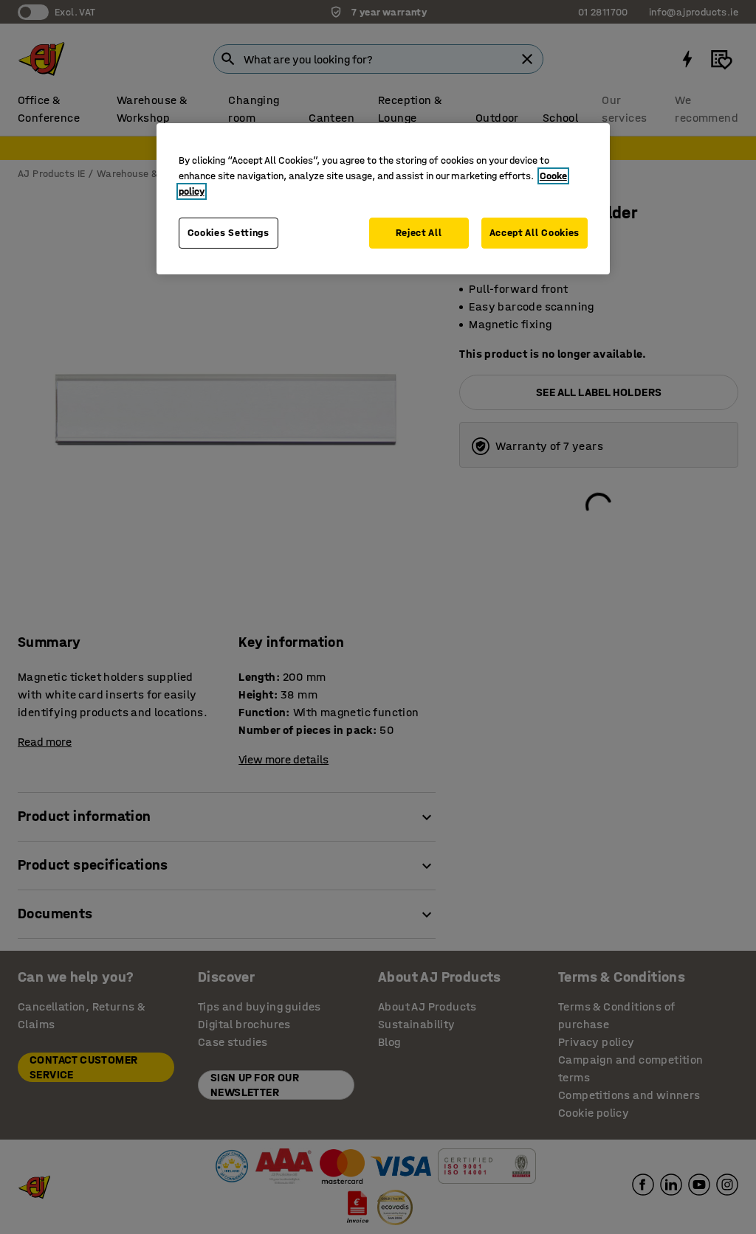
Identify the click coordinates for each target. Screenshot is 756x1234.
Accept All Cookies (534, 232)
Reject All (419, 232)
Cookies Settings (228, 232)
